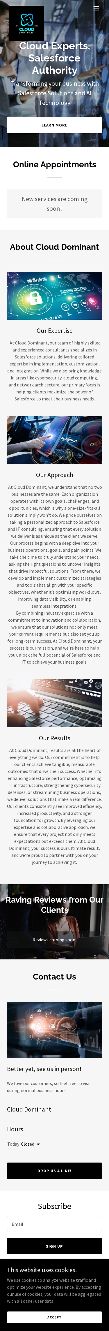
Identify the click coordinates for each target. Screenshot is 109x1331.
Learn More (55, 125)
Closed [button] (27, 1144)
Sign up (54, 1246)
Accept (54, 1317)
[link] (26, 8)
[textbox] (54, 1223)
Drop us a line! (54, 1170)
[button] (96, 8)
